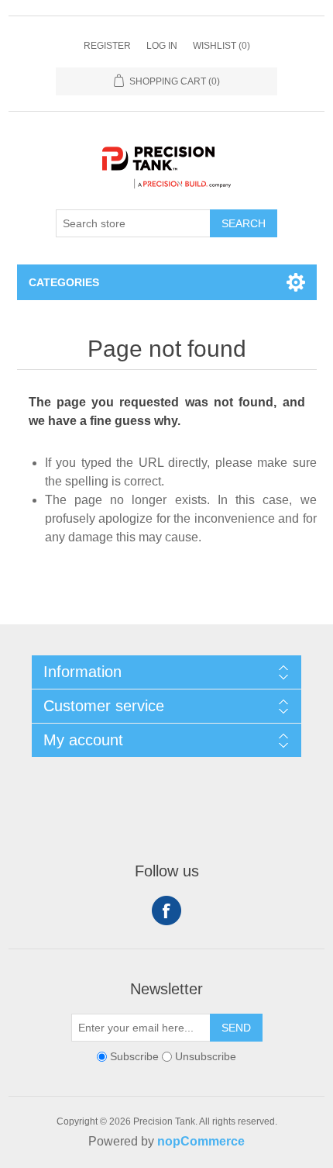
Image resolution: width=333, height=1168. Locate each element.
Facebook (166, 910)
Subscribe (134, 1056)
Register (107, 45)
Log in (161, 45)
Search (243, 223)
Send (236, 1027)
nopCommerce (201, 1141)
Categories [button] (64, 282)
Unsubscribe (205, 1056)
